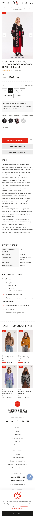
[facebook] (17, 421)
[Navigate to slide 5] (12, 57)
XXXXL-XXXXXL (8, 96)
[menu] (3, 3)
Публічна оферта (17, 468)
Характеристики (10, 245)
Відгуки (17, 441)
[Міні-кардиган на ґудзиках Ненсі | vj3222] (9, 376)
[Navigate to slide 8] (23, 57)
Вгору (17, 404)
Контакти (17, 445)
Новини (17, 454)
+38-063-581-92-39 (17, 477)
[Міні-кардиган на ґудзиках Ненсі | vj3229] (9, 341)
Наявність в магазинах (17, 152)
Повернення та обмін (17, 461)
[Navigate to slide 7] (19, 57)
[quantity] (4, 132)
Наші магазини (17, 438)
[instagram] (23, 421)
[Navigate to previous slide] (4, 35)
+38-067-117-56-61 (17, 480)
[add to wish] (31, 140)
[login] (26, 3)
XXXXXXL (19, 96)
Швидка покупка (17, 146)
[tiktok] (28, 421)
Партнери (17, 435)
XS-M (4, 90)
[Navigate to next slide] (30, 35)
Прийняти (17, 513)
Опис (4, 160)
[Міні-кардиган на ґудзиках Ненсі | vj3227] (25, 341)
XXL (16, 90)
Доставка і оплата (17, 458)
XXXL (22, 90)
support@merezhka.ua (17, 485)
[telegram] (12, 421)
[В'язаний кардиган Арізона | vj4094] (25, 376)
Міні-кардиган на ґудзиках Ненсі (8, 357)
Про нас (17, 431)
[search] (8, 3)
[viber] (7, 421)
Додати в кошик (14, 140)
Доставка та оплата (12, 274)
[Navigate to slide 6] (16, 57)
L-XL (10, 90)
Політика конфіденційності (17, 464)
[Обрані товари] (22, 3)
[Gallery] (17, 35)
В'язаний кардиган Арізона (24, 392)
